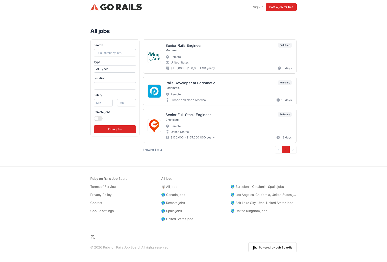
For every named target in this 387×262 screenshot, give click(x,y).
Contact (96, 203)
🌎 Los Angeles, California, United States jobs (264, 195)
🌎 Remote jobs (173, 203)
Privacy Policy (101, 195)
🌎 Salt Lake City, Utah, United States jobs (262, 203)
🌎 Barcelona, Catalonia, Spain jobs (257, 187)
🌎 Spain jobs (171, 211)
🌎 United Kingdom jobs (249, 211)
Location (99, 78)
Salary (98, 95)
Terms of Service (103, 187)
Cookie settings (102, 211)
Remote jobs (102, 112)
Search (98, 45)
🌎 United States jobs (177, 219)
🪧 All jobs (169, 187)
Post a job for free (281, 7)
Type (97, 62)
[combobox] (115, 85)
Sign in (258, 7)
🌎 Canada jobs (173, 195)
